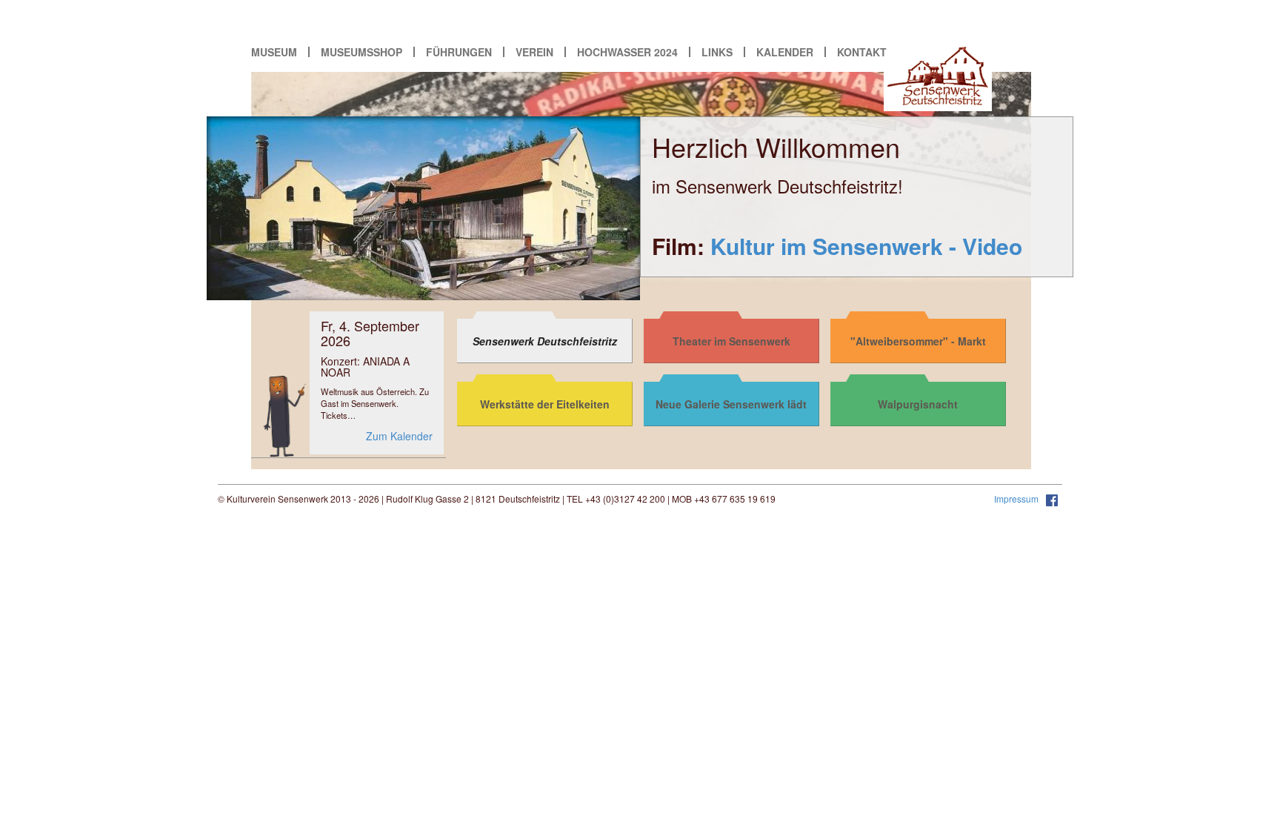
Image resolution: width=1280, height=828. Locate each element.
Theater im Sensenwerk (731, 341)
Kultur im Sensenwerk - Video (866, 246)
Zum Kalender (399, 435)
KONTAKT (862, 52)
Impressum (1017, 498)
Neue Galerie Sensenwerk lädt (731, 404)
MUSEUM (274, 52)
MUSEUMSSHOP (361, 52)
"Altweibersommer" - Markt (918, 341)
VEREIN (534, 52)
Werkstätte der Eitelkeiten (545, 404)
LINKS (717, 52)
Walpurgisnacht (918, 404)
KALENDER (784, 52)
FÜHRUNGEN (459, 52)
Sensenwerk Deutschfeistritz (545, 341)
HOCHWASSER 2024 (627, 52)
